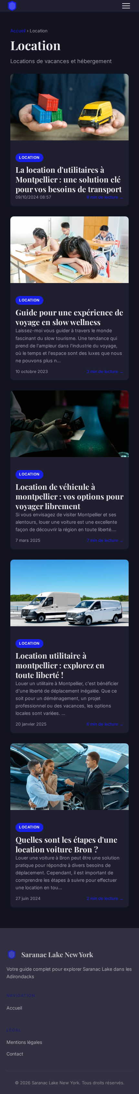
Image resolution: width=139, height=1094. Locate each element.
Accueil (18, 30)
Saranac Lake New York (57, 954)
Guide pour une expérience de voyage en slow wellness (69, 317)
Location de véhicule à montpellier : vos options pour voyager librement (69, 496)
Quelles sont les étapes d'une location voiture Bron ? (66, 844)
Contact (14, 1053)
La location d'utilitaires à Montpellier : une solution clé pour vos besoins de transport (69, 179)
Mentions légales (24, 1042)
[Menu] (126, 6)
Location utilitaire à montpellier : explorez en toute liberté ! (60, 665)
